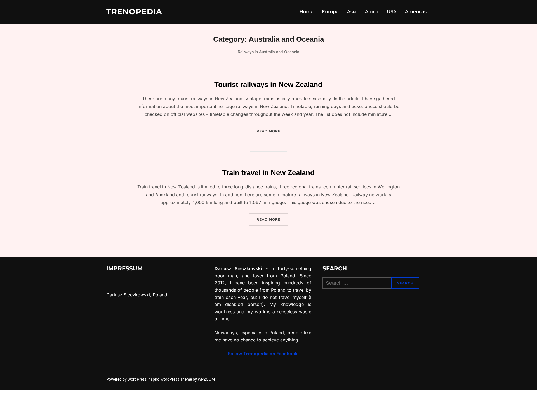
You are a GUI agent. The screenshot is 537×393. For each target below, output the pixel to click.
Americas (416, 11)
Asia (352, 11)
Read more (272, 131)
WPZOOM (206, 379)
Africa (371, 11)
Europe (330, 11)
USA (392, 11)
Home (307, 11)
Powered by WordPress (126, 379)
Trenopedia (134, 11)
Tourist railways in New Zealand (268, 84)
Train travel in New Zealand (268, 173)
